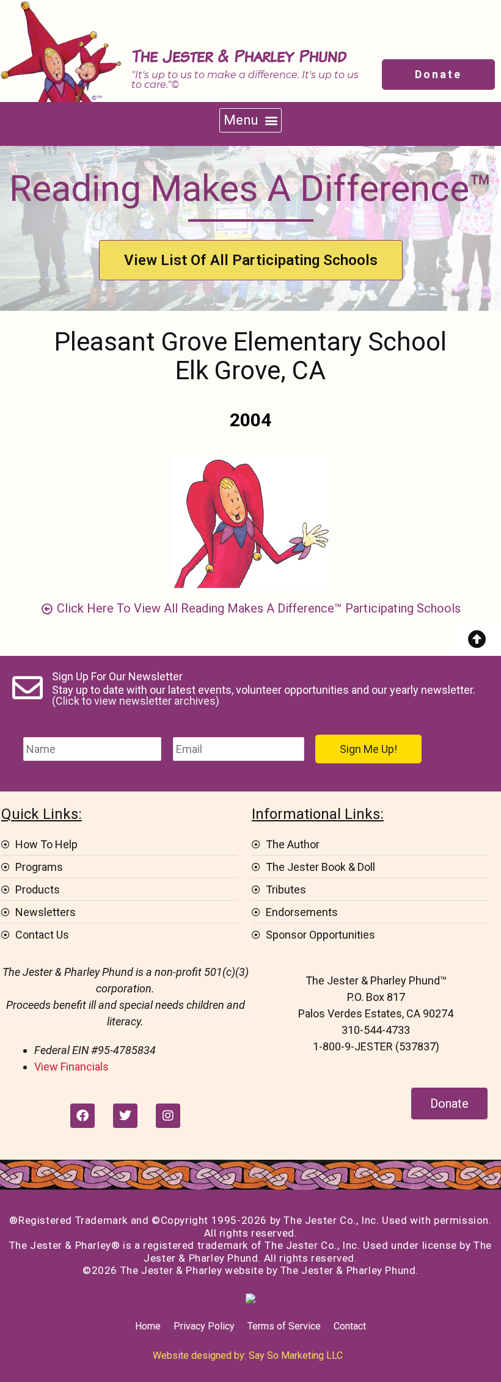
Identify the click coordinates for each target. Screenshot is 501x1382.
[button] (250, 120)
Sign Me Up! (368, 749)
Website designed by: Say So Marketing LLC (248, 1355)
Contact (350, 1326)
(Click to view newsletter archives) (135, 700)
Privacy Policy (204, 1326)
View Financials (71, 1066)
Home (148, 1326)
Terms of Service (284, 1326)
